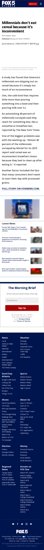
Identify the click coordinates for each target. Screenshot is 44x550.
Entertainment (7, 360)
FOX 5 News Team (27, 411)
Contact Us (24, 414)
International (6, 351)
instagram (26, 524)
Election (6, 446)
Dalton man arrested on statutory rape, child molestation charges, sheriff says (14, 250)
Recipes (5, 391)
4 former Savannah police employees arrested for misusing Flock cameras (14, 239)
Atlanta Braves (25, 377)
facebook (17, 524)
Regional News (6, 468)
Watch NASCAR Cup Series (26, 486)
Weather (24, 337)
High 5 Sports (25, 388)
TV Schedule (6, 440)
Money (23, 446)
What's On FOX (7, 437)
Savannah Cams (26, 346)
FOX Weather (25, 357)
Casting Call (6, 382)
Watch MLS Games (24, 511)
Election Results (8, 455)
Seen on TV (24, 406)
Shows (5, 399)
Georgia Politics (8, 452)
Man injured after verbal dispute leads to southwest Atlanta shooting (15, 270)
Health (4, 357)
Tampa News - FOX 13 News (7, 474)
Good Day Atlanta (7, 375)
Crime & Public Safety (7, 345)
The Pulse (5, 406)
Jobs (21, 422)
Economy (23, 452)
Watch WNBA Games (25, 506)
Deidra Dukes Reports (7, 426)
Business (23, 455)
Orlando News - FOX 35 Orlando (8, 478)
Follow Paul (6, 385)
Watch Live (33, 4)
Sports (23, 373)
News (14, 36)
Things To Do (7, 394)
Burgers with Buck (9, 380)
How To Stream (26, 403)
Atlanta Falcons (26, 380)
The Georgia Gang (9, 414)
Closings (23, 341)
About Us (25, 399)
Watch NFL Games (27, 473)
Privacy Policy (24, 319)
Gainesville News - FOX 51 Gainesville (9, 483)
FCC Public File (25, 427)
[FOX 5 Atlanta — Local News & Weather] (8, 4)
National (5, 349)
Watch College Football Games (26, 476)
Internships (24, 425)
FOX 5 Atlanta (6, 36)
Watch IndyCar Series (25, 491)
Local (4, 341)
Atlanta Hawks (25, 382)
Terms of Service (23, 321)
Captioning (24, 433)
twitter (22, 524)
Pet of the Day (7, 388)
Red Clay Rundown (9, 408)
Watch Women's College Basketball (27, 501)
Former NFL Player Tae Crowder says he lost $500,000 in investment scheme (14, 229)
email (31, 524)
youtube (13, 524)
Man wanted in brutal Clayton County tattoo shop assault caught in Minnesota (15, 260)
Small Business (26, 460)
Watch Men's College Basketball (27, 496)
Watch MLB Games (24, 481)
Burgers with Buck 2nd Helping (9, 430)
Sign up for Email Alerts (26, 418)
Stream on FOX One (25, 468)
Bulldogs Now (7, 417)
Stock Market (25, 458)
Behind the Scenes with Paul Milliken (9, 421)
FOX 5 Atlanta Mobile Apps (7, 364)
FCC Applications (26, 430)
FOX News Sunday (9, 367)
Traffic (22, 354)
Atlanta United (25, 385)
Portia (4, 411)
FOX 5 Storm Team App (25, 350)
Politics (4, 354)
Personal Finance (26, 449)
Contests (23, 408)
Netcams (23, 344)
